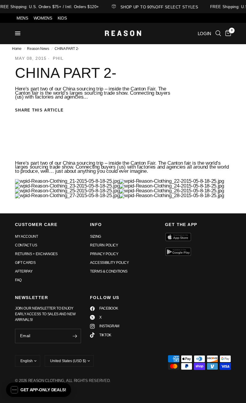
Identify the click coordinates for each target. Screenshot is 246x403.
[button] (38, 390)
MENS (22, 18)
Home (17, 49)
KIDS (62, 18)
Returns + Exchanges (36, 254)
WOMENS (43, 18)
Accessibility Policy (109, 263)
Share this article (39, 110)
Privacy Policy (104, 254)
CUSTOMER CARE (36, 224)
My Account (26, 236)
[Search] (218, 33)
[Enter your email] (75, 336)
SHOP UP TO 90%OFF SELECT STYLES (158, 7)
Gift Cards (25, 263)
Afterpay (23, 271)
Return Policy (104, 245)
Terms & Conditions (109, 271)
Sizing (95, 236)
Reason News (38, 49)
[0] (227, 33)
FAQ (18, 280)
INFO (96, 224)
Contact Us (26, 245)
